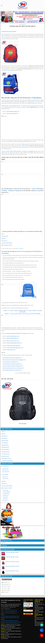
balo (30, 100)
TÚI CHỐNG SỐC (6, 493)
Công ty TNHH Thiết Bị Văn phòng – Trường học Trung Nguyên (19, 151)
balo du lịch (13, 327)
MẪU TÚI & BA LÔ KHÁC (6, 488)
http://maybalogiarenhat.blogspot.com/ (10, 361)
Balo (2, 34)
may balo (6, 105)
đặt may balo (7, 327)
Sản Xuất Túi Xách (5, 451)
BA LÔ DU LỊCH (5, 470)
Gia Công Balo (4, 442)
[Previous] (2, 404)
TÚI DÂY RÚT (5, 498)
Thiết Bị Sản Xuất (5, 447)
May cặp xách (4, 436)
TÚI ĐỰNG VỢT (6, 495)
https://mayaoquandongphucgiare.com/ (15, 347)
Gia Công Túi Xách (5, 454)
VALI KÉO (3, 481)
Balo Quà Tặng (4, 440)
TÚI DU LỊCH (4, 483)
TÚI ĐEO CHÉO (5, 490)
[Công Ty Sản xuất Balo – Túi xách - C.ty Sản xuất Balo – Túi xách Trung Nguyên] (22, 5)
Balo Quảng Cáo (4, 445)
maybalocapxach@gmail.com (12, 113)
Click (32, 305)
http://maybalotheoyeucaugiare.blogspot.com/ (12, 363)
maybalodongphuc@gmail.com (12, 111)
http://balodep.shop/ (11, 349)
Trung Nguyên (36, 98)
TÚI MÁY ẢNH (5, 497)
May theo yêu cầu (22, 24)
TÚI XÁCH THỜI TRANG (6, 485)
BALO (2, 233)
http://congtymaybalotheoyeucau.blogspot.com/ (12, 370)
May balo (3, 433)
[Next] (43, 404)
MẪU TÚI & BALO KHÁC (6, 245)
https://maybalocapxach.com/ (13, 340)
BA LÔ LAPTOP (5, 468)
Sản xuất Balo (4, 438)
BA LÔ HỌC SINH (6, 471)
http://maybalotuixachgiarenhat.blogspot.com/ (12, 357)
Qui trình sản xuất (5, 456)
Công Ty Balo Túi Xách (6, 458)
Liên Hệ (3, 431)
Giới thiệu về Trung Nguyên (7, 460)
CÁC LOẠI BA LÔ (5, 466)
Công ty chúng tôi (25, 144)
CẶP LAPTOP (5, 476)
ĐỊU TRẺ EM (5, 500)
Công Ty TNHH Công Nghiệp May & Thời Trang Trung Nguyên (22, 311)
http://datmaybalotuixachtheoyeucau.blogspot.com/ (13, 368)
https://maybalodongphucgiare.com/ (14, 342)
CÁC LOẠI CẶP (4, 474)
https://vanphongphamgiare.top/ (13, 345)
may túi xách (11, 105)
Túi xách (19, 248)
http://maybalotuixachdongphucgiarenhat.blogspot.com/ (14, 359)
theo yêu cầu (17, 105)
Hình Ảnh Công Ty (5, 449)
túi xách (6, 34)
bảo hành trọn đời (25, 141)
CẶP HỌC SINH (5, 478)
